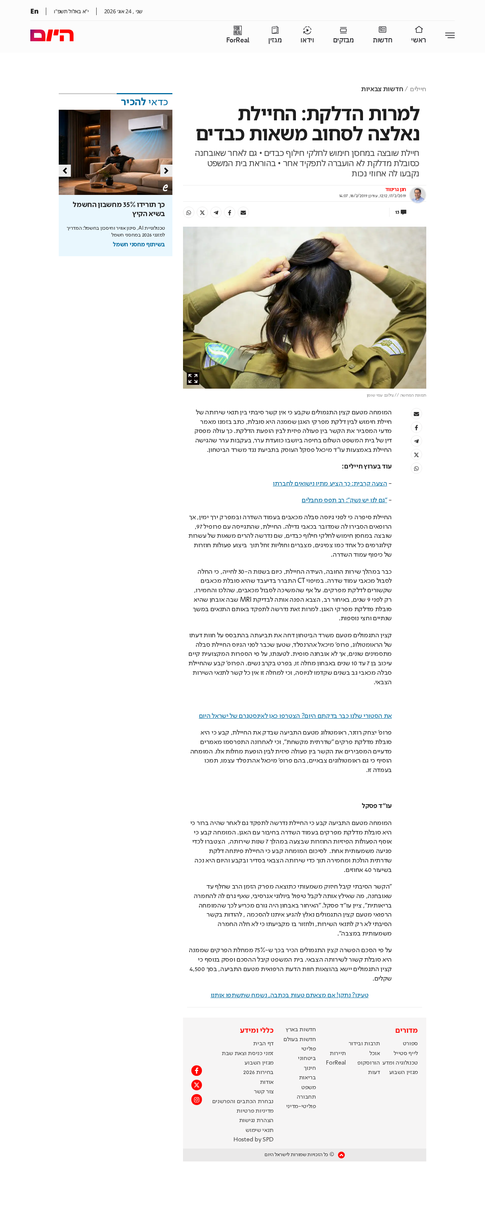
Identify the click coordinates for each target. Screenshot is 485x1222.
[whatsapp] (188, 212)
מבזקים (343, 40)
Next (166, 171)
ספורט (410, 1044)
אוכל (374, 1054)
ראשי (418, 40)
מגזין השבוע (403, 1072)
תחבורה (306, 1097)
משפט (308, 1088)
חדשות (382, 40)
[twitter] (202, 212)
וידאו (307, 40)
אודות (267, 1082)
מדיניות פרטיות (255, 1111)
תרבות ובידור (364, 1044)
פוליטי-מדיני (301, 1107)
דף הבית (263, 1044)
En (34, 11)
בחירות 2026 (258, 1072)
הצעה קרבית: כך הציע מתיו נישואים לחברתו (330, 483)
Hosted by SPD (253, 1140)
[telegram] (216, 212)
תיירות (338, 1054)
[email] (243, 212)
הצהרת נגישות (256, 1121)
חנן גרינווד (395, 189)
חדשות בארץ (301, 1030)
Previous (65, 171)
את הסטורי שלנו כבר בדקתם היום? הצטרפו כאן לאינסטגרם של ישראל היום (295, 716)
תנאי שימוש (260, 1130)
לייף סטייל (406, 1054)
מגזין (275, 40)
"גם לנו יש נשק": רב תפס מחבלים (344, 500)
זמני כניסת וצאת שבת (248, 1054)
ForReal (237, 40)
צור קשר (264, 1092)
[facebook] (229, 212)
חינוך (310, 1068)
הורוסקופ (368, 1063)
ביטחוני (307, 1058)
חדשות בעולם (299, 1040)
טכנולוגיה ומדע (400, 1063)
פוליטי (308, 1049)
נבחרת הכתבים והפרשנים (243, 1102)
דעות (374, 1072)
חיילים (418, 89)
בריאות (307, 1078)
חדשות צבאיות (382, 89)
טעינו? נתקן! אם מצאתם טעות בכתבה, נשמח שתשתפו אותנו (290, 995)
